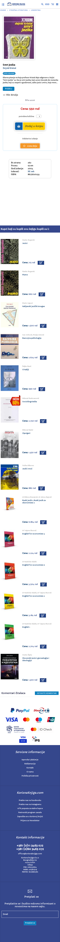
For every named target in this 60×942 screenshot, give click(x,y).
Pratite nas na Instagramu (30, 804)
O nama (30, 772)
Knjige (3, 10)
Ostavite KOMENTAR (47, 693)
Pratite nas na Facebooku (30, 800)
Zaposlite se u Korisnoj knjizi (30, 816)
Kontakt (30, 768)
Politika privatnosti (30, 776)
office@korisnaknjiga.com (30, 853)
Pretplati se (30, 923)
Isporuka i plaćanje (30, 759)
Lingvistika (35, 10)
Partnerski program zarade (30, 812)
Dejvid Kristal (9, 68)
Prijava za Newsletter (30, 820)
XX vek (31, 171)
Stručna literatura (18, 10)
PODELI (8, 89)
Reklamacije (30, 763)
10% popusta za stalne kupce (30, 808)
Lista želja (32, 146)
